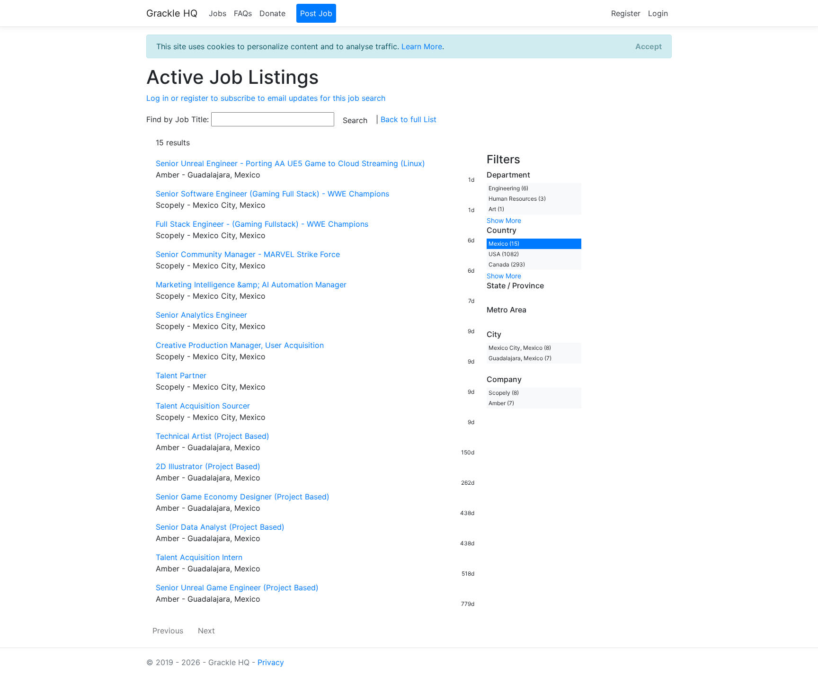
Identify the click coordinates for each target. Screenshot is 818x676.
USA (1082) (504, 254)
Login (658, 13)
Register (625, 13)
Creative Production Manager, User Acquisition (240, 345)
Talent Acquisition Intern (199, 557)
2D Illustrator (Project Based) (208, 466)
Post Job (316, 13)
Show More (504, 220)
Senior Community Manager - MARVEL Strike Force (248, 254)
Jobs (217, 13)
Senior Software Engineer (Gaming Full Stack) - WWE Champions (272, 193)
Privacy (271, 662)
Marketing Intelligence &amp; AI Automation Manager (251, 284)
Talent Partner (181, 375)
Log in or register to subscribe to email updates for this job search (265, 98)
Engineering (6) (508, 188)
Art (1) (496, 209)
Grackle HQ (171, 13)
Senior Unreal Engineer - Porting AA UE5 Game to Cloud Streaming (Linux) (290, 163)
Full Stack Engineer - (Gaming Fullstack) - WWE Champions (262, 224)
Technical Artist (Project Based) (212, 436)
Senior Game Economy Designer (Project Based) (242, 496)
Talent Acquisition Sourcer (203, 405)
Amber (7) (501, 403)
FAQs (243, 13)
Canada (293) (507, 264)
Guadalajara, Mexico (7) (520, 358)
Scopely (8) (504, 392)
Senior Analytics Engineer (201, 315)
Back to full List (408, 119)
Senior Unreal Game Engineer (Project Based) (237, 587)
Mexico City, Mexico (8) (520, 347)
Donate (272, 13)
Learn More (421, 46)
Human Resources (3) (517, 198)
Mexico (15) (504, 243)
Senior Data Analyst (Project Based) (220, 527)
